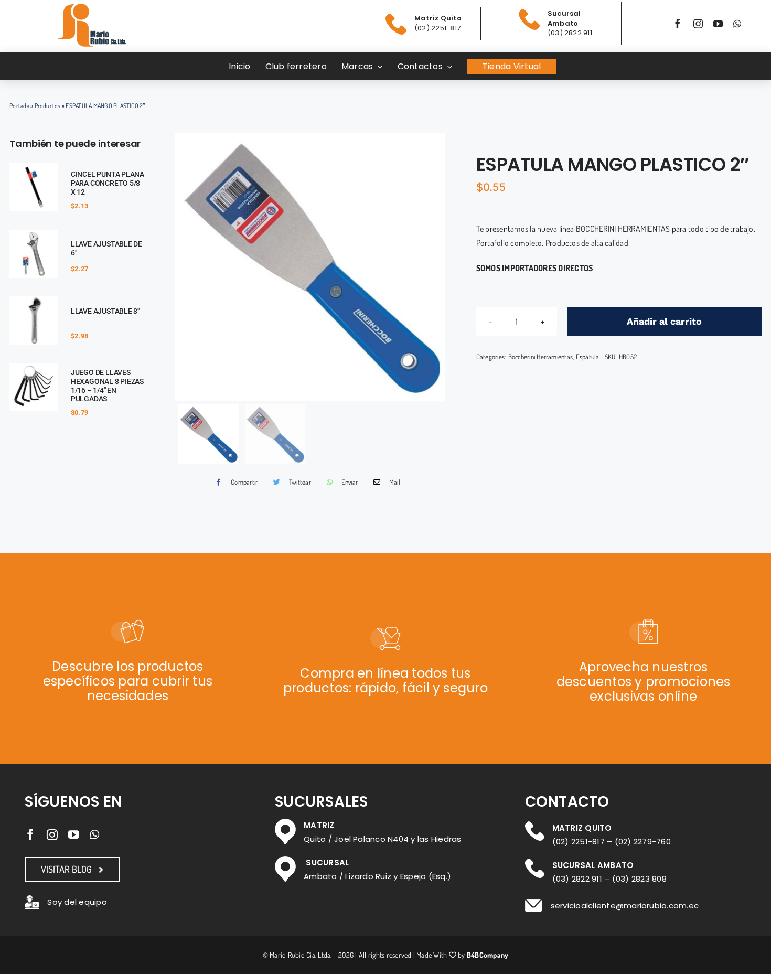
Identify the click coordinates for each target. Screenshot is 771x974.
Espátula (587, 356)
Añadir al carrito (664, 321)
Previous (185, 266)
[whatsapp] (737, 23)
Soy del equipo (76, 901)
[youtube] (718, 23)
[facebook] (677, 23)
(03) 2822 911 (577, 878)
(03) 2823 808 (639, 878)
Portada (19, 106)
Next (435, 266)
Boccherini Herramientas (540, 356)
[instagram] (698, 23)
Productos (48, 106)
